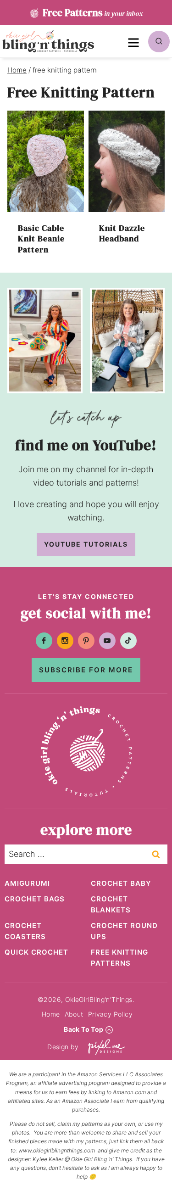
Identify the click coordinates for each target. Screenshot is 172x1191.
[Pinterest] (86, 640)
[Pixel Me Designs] (104, 1047)
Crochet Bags (35, 899)
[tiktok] (128, 640)
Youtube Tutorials (86, 544)
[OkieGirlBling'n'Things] (48, 41)
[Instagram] (65, 640)
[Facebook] (44, 640)
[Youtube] (107, 640)
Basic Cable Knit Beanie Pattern (41, 238)
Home (51, 1014)
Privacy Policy (110, 1014)
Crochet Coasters (25, 931)
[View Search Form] (159, 41)
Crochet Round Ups (124, 931)
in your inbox (93, 12)
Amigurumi (27, 883)
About (74, 1014)
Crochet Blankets (111, 904)
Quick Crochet (36, 952)
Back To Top (83, 1029)
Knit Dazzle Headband (122, 233)
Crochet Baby (121, 883)
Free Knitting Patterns (119, 957)
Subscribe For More (86, 669)
